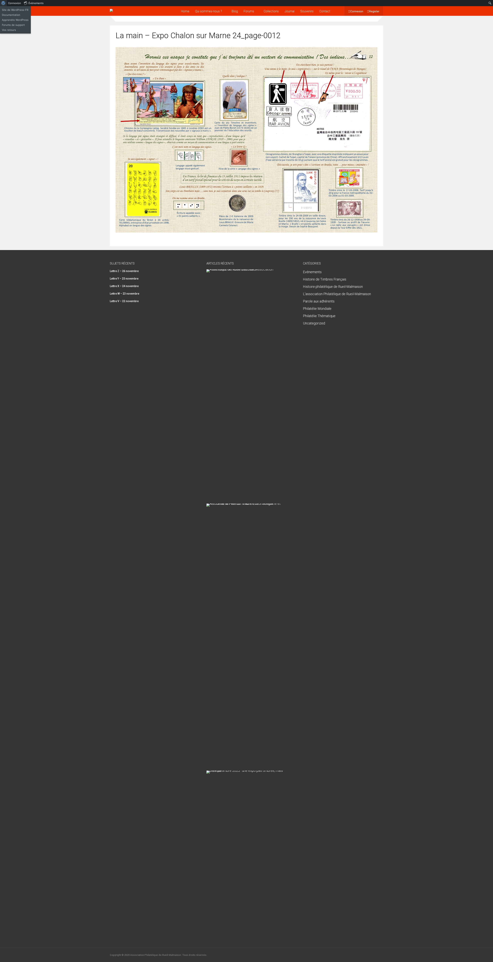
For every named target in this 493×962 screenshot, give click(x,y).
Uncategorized (314, 323)
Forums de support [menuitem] (13, 24)
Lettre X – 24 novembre (124, 286)
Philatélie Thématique (319, 316)
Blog (235, 11)
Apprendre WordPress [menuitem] (15, 19)
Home (185, 11)
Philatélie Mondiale (317, 309)
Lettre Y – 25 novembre (124, 278)
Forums (249, 11)
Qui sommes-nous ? (208, 11)
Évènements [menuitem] (36, 3)
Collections (271, 11)
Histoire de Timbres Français (324, 279)
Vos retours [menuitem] (9, 29)
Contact (324, 11)
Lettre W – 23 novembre (124, 293)
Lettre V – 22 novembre (124, 301)
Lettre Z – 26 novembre (124, 271)
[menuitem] (3, 3)
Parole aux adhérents (319, 301)
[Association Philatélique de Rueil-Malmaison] (133, 9)
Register (374, 11)
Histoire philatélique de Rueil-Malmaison (333, 287)
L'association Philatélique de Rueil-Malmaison (337, 294)
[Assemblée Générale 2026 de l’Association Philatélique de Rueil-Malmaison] (245, 269)
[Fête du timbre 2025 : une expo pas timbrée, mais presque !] (245, 770)
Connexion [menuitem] (14, 3)
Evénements (312, 272)
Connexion (356, 11)
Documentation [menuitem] (11, 14)
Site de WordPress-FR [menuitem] (15, 9)
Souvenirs (307, 11)
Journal (289, 11)
